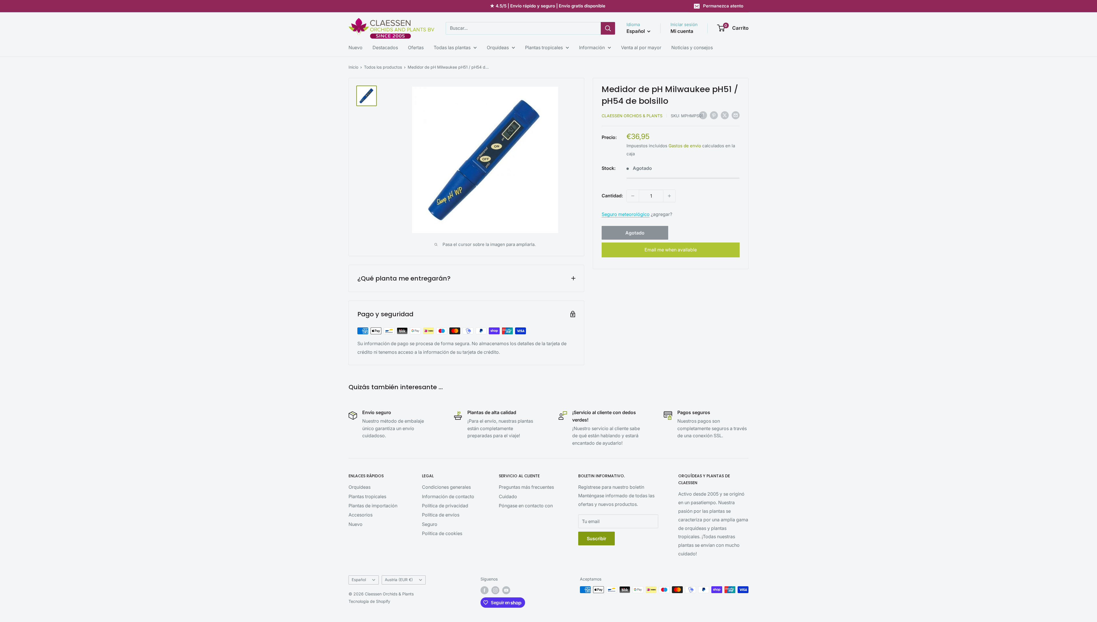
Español (359, 579)
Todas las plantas (452, 47)
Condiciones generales (446, 487)
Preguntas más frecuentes (526, 487)
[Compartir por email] (736, 115)
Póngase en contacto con (526, 505)
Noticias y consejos (692, 47)
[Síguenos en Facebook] (485, 590)
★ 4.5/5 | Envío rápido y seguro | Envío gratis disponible (547, 6)
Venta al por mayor (641, 47)
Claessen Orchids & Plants (632, 115)
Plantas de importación (373, 505)
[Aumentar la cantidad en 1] (669, 196)
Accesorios (361, 515)
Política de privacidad (445, 505)
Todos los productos (383, 67)
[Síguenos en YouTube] (506, 590)
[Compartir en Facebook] (703, 115)
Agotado (634, 233)
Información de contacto (448, 496)
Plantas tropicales (544, 47)
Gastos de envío (684, 145)
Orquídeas (498, 47)
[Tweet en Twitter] (725, 115)
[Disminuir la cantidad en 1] (633, 196)
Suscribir (596, 538)
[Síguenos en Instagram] (495, 590)
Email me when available (670, 250)
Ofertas (416, 47)
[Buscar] (608, 28)
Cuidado (508, 496)
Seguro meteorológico (626, 214)
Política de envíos (440, 515)
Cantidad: (612, 195)
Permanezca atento (723, 6)
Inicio (353, 67)
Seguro (429, 524)
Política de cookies (442, 533)
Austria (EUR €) (399, 579)
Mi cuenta (681, 31)
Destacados (385, 47)
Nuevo (356, 47)
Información (592, 47)
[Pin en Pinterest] (714, 115)
